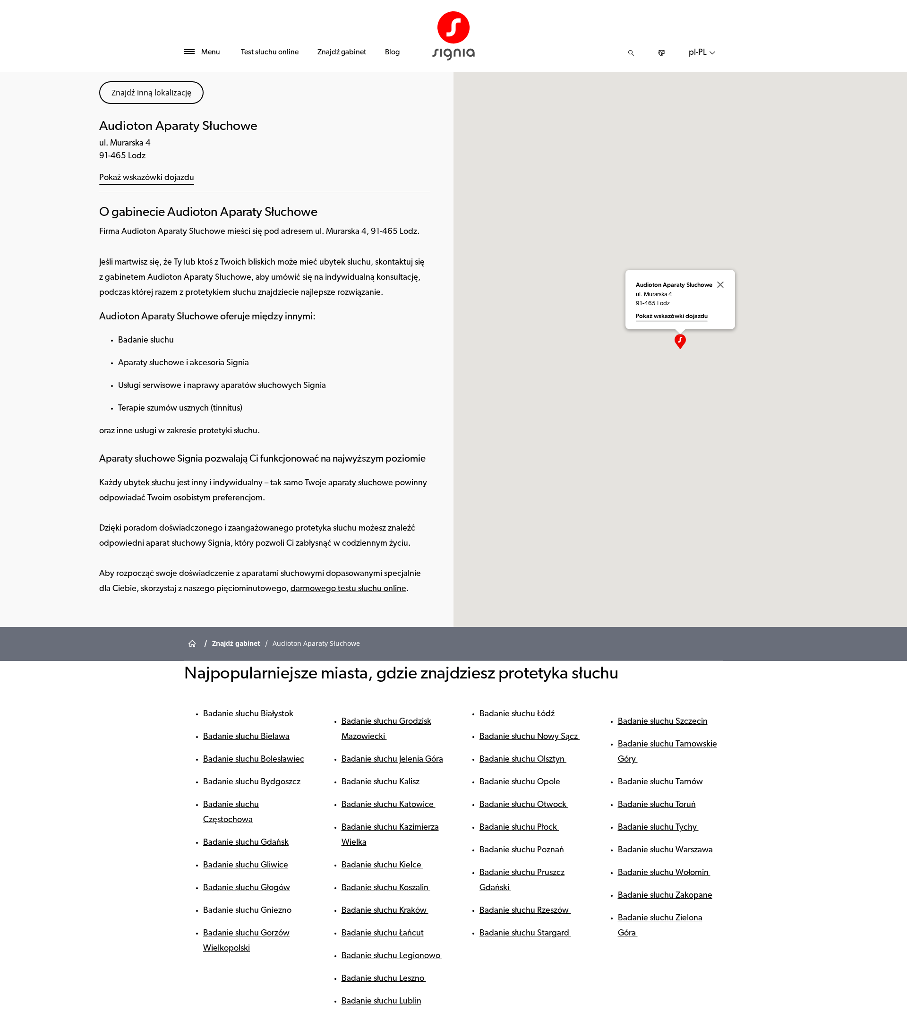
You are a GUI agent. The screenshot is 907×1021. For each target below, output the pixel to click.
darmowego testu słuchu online (348, 589)
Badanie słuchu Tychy (658, 828)
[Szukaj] (631, 52)
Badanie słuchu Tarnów (661, 782)
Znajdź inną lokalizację (151, 92)
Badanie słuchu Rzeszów (525, 911)
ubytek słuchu (149, 483)
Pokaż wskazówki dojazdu (146, 178)
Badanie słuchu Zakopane (665, 896)
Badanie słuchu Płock (519, 828)
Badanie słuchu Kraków (385, 911)
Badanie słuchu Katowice (389, 805)
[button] (680, 341)
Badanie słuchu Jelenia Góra (392, 759)
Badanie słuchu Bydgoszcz (251, 782)
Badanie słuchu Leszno (384, 979)
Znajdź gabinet (341, 52)
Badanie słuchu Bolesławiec (253, 759)
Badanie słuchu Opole (520, 782)
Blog (392, 52)
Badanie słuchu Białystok (248, 714)
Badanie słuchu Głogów (246, 888)
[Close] (720, 285)
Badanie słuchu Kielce (382, 865)
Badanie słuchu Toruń (657, 805)
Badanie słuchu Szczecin (663, 722)
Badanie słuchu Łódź (517, 714)
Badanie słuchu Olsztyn (522, 759)
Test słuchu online (270, 52)
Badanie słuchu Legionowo (392, 956)
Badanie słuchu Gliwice (245, 865)
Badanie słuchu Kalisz (381, 782)
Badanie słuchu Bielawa (246, 737)
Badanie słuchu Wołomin (664, 873)
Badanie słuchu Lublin (381, 1001)
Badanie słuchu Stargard (525, 933)
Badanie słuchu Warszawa (666, 850)
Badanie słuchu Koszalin (386, 888)
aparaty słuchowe (360, 483)
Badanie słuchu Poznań (522, 850)
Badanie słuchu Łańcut (383, 933)
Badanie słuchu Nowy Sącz (529, 737)
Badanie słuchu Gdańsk (246, 843)
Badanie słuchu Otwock (523, 805)
